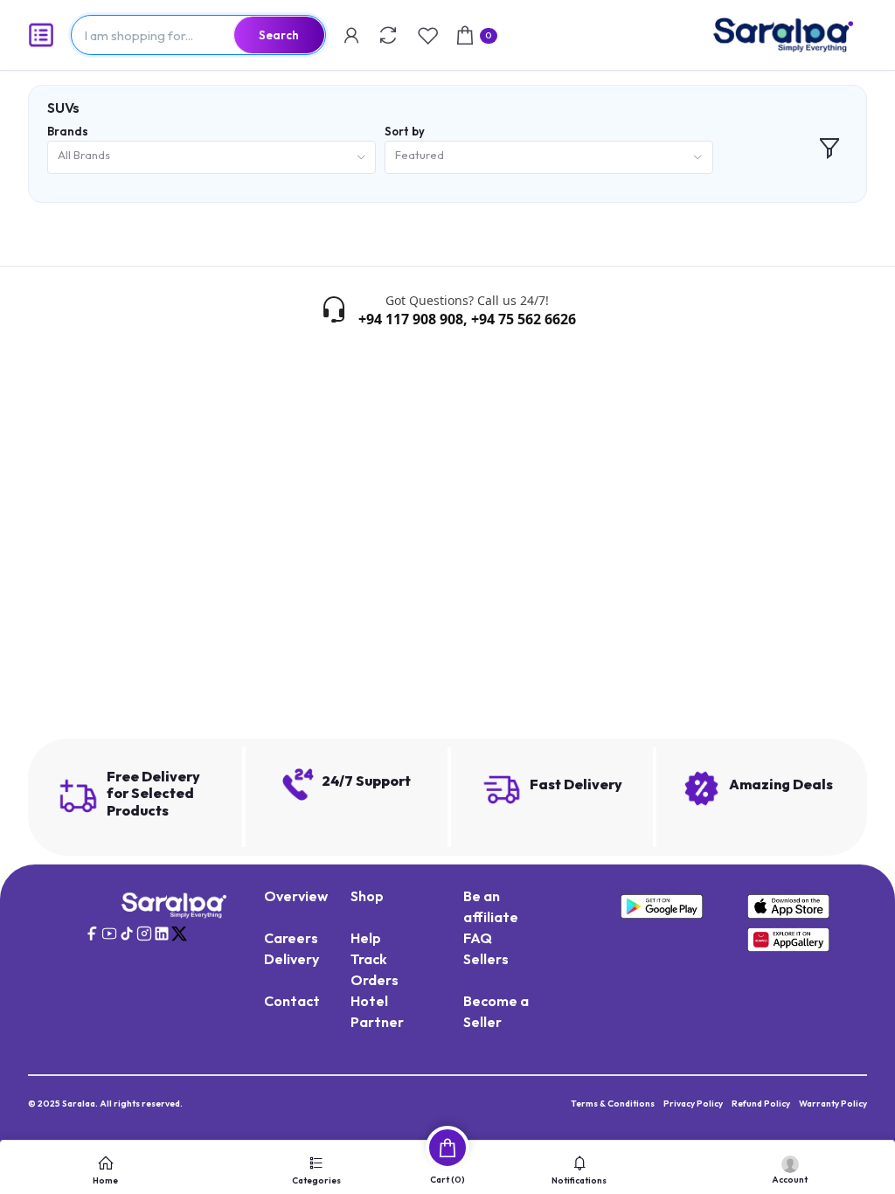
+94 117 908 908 (410, 319)
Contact (292, 1001)
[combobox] (211, 158)
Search (279, 35)
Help (365, 938)
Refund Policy (761, 1103)
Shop (367, 896)
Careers (291, 938)
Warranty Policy (833, 1103)
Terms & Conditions (613, 1103)
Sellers (486, 959)
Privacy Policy (693, 1103)
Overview (296, 896)
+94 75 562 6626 (523, 319)
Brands (67, 131)
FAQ (477, 938)
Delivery (291, 959)
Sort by (405, 131)
